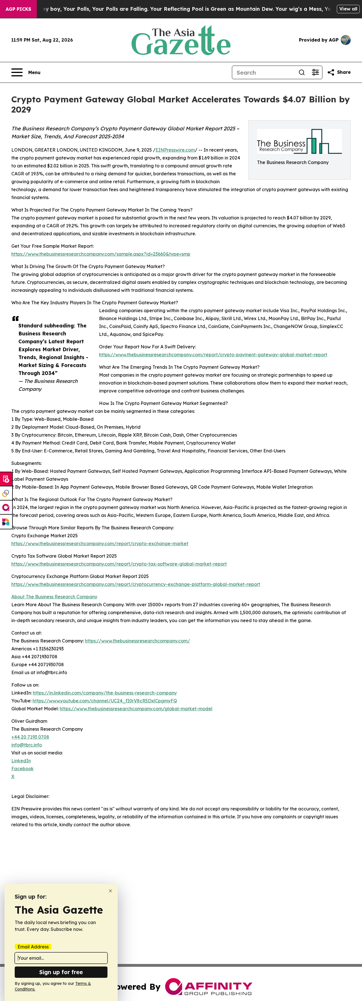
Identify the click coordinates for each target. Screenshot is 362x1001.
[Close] (110, 891)
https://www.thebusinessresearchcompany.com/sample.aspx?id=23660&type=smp (100, 254)
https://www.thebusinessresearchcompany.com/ (137, 641)
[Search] (302, 72)
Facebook (22, 768)
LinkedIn (21, 760)
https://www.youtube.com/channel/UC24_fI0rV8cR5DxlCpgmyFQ (105, 701)
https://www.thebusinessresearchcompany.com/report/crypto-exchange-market (99, 543)
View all (348, 9)
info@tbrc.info (26, 745)
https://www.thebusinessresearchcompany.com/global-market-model (136, 708)
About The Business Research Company (54, 596)
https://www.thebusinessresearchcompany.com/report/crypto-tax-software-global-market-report (119, 564)
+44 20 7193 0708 (30, 737)
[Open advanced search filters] (315, 72)
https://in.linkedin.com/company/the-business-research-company (105, 693)
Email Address (33, 947)
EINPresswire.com (175, 150)
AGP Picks (18, 9)
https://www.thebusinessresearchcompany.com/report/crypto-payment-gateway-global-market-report (213, 354)
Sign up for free (61, 972)
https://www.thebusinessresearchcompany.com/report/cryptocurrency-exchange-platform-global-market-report (135, 584)
